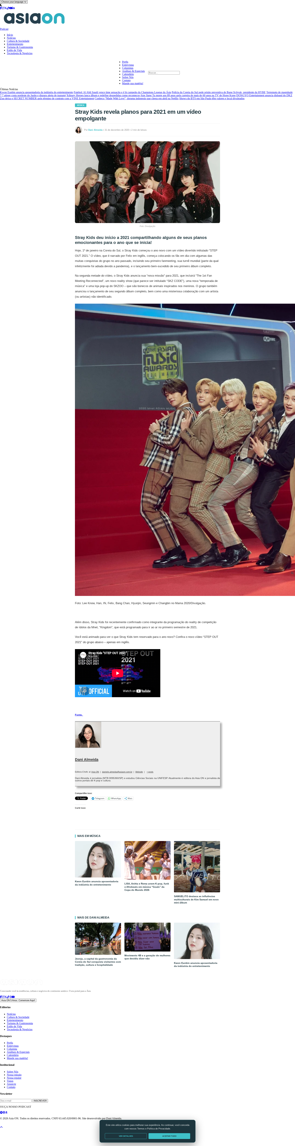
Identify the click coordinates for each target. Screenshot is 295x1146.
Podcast (4, 29)
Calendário (128, 74)
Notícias (11, 37)
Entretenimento (15, 44)
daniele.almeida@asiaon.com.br (117, 772)
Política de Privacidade (9, 1124)
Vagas (10, 1080)
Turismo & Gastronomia (20, 47)
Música (80, 105)
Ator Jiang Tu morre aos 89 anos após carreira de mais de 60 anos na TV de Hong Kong (188, 95)
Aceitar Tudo (169, 1136)
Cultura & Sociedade (18, 41)
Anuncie (11, 1084)
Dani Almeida (86, 759)
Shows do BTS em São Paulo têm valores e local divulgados (211, 98)
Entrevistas (128, 64)
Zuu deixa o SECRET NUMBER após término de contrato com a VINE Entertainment (47, 98)
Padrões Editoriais (44, 1124)
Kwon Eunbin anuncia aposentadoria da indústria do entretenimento (36, 92)
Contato (126, 80)
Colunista (12, 1048)
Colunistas (127, 68)
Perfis (125, 61)
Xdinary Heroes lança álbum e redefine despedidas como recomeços (103, 95)
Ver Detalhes (126, 1136)
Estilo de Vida (14, 50)
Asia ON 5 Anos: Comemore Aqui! (18, 1000)
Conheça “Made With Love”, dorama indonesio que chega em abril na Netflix (137, 98)
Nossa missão (14, 1074)
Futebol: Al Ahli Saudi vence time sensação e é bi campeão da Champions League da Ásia (122, 92)
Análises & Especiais (133, 71)
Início (10, 34)
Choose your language (12, 2)
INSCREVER (40, 1100)
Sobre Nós (128, 77)
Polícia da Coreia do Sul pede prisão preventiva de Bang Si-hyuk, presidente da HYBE (219, 92)
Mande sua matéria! (132, 83)
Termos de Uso (28, 1124)
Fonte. (79, 714)
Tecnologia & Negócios (19, 53)
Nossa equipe (14, 1077)
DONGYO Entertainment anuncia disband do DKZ (264, 95)
